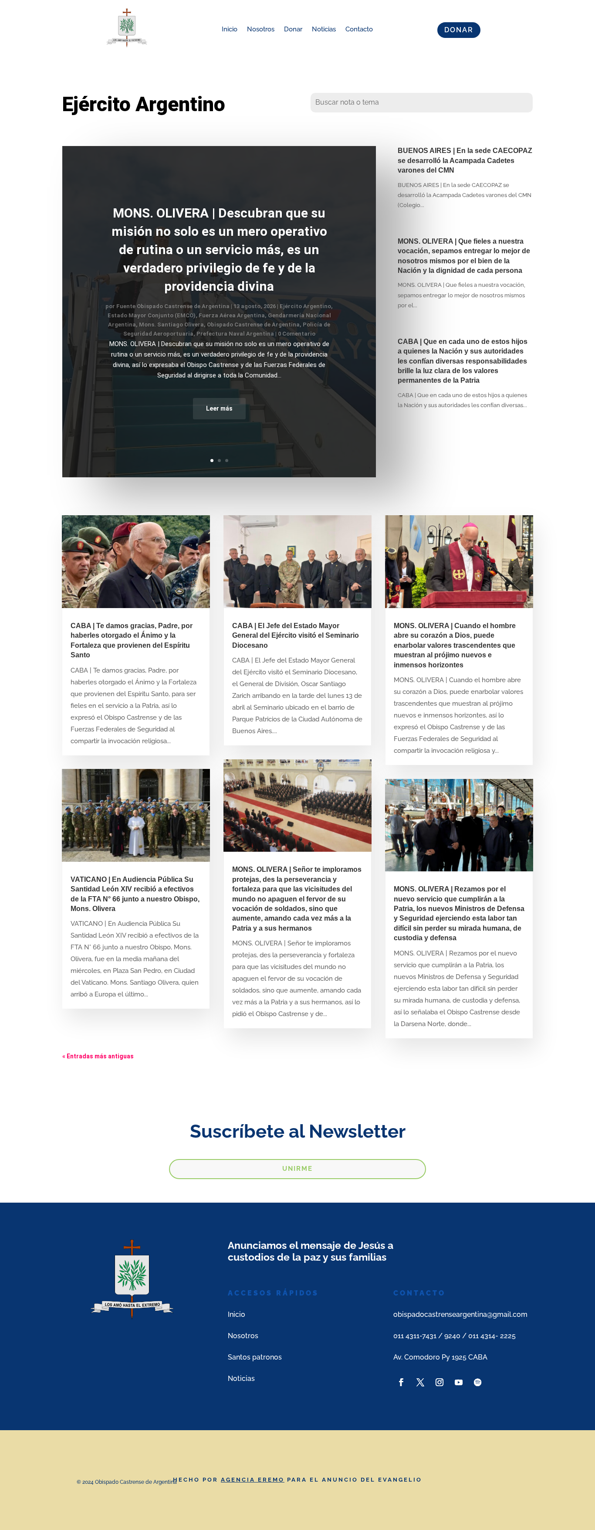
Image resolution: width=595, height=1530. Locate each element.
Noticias (324, 29)
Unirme (297, 1169)
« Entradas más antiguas (98, 1056)
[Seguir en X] (420, 1382)
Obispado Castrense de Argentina (253, 324)
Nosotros (260, 29)
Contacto (359, 29)
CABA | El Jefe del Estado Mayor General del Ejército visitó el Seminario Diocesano (295, 635)
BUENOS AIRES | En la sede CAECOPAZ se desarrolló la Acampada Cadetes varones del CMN (465, 160)
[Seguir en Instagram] (439, 1382)
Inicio (229, 29)
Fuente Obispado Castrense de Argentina (173, 306)
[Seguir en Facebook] (401, 1382)
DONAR (458, 30)
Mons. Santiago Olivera (171, 324)
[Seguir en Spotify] (478, 1382)
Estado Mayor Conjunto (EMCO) (152, 315)
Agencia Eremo (252, 1479)
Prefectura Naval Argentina (235, 333)
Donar (293, 29)
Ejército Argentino (305, 306)
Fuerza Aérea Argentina (232, 315)
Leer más (219, 408)
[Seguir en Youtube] (459, 1382)
